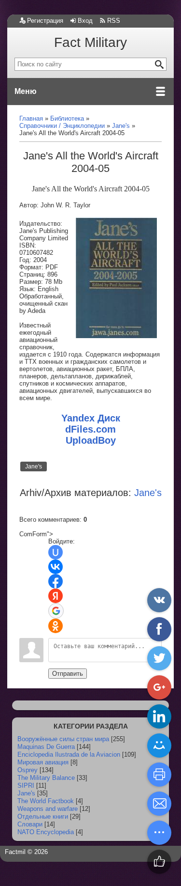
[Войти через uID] (55, 552)
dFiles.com (90, 429)
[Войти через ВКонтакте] (55, 567)
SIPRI (25, 785)
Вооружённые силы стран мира (63, 739)
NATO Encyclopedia (45, 832)
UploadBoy (91, 440)
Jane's (33, 466)
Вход (85, 20)
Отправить (67, 673)
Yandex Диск (90, 418)
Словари (29, 824)
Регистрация (45, 20)
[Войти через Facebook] (55, 581)
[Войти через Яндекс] (55, 596)
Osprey (27, 770)
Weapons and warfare (47, 808)
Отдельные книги (42, 816)
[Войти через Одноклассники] (55, 626)
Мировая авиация (43, 762)
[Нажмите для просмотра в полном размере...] (116, 336)
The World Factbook (45, 801)
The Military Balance (46, 777)
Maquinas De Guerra (46, 746)
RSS (113, 20)
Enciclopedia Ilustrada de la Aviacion (68, 754)
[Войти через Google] (56, 611)
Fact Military (90, 42)
